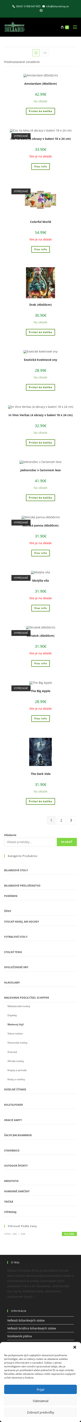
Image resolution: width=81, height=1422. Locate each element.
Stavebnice (12, 1150)
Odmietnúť (40, 1401)
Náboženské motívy (18, 1006)
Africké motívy (15, 1061)
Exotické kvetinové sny (40, 360)
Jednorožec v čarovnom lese (40, 470)
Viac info (40, 166)
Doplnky (12, 1015)
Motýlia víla (40, 580)
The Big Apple (40, 691)
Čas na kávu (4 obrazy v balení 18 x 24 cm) (40, 139)
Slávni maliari (15, 1033)
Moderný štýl (15, 1024)
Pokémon (10, 896)
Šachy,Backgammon (18, 1135)
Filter (69, 1234)
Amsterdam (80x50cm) (40, 84)
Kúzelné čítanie (15, 1089)
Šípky (7, 911)
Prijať (40, 1389)
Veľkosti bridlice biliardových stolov (31, 1328)
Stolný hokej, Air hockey (21, 921)
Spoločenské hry (16, 967)
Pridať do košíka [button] (40, 111)
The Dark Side (40, 774)
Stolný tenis (13, 952)
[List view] (45, 52)
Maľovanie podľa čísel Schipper (26, 997)
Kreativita (11, 1181)
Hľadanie (10, 835)
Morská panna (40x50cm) (40, 525)
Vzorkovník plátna (19, 1336)
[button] (75, 1347)
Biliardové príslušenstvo (22, 885)
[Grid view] (35, 52)
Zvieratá (12, 1052)
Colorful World (40, 222)
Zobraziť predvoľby (40, 1412)
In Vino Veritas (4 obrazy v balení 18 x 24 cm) (41, 415)
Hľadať (66, 842)
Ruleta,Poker (13, 1105)
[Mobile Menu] (73, 27)
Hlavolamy (12, 982)
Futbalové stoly (15, 937)
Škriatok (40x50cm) (40, 636)
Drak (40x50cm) (40, 305)
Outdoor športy (16, 1165)
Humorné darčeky (16, 1191)
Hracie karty (13, 1120)
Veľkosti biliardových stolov (26, 1320)
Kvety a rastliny (16, 1079)
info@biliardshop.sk (57, 6)
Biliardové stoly (16, 870)
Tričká (8, 1201)
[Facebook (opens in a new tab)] (40, 10)
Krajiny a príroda (17, 1070)
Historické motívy (17, 1042)
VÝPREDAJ (10, 1212)
